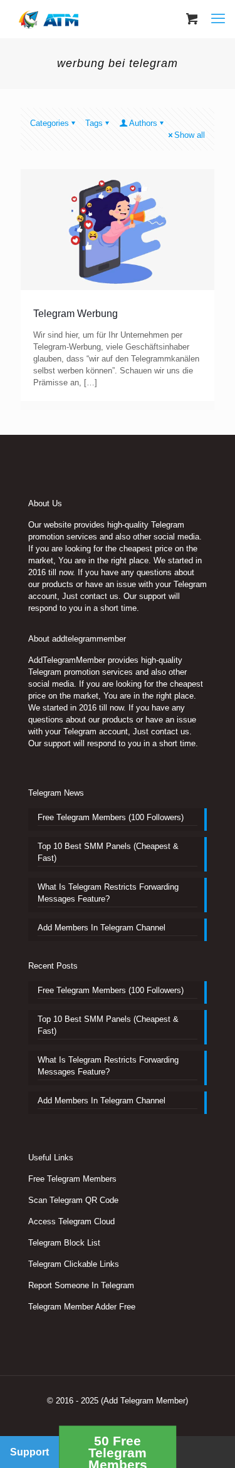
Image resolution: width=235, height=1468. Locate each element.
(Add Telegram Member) (144, 1400)
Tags (94, 123)
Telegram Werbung (75, 313)
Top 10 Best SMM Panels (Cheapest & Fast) (108, 852)
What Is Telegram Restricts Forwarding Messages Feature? (108, 892)
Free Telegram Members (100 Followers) (111, 817)
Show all (189, 135)
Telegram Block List (64, 1242)
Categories (49, 123)
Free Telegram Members (72, 1179)
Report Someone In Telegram (81, 1285)
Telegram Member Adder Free (81, 1306)
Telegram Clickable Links (73, 1264)
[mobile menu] (218, 18)
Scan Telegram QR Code (73, 1200)
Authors (143, 123)
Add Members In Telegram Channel (101, 927)
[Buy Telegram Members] (49, 18)
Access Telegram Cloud (71, 1221)
